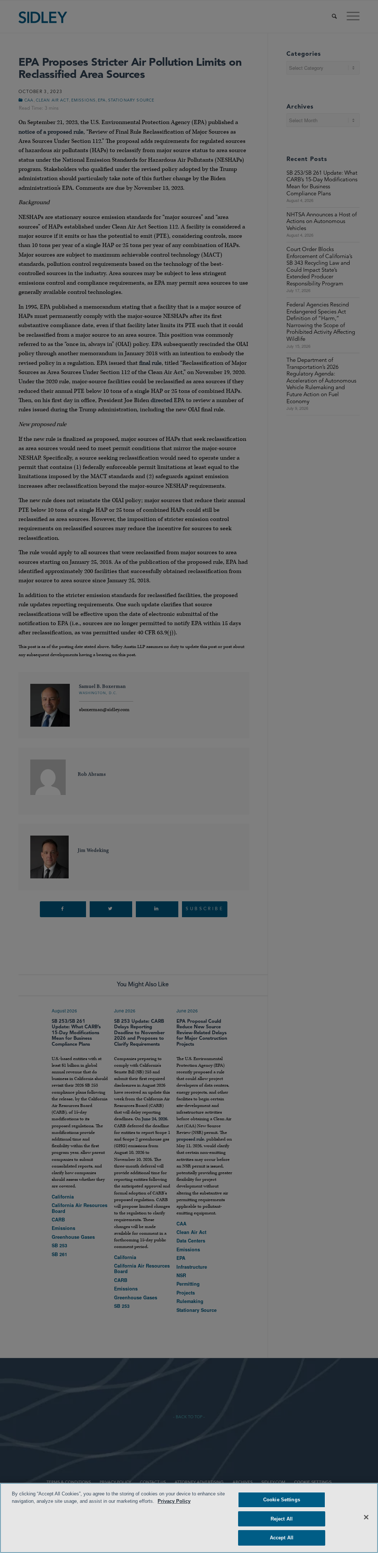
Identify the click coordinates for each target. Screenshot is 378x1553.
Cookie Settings (281, 1499)
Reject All (282, 1519)
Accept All (281, 1537)
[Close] (366, 1517)
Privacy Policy (174, 1501)
